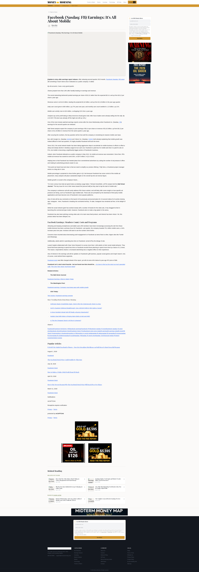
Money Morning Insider (106, 559)
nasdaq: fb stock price (88, 335)
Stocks (99, 2)
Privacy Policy (139, 33)
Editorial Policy (104, 555)
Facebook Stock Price (77, 331)
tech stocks (58, 338)
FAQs (128, 550)
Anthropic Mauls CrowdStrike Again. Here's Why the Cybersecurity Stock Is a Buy (75, 304)
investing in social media (84, 333)
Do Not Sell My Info (132, 561)
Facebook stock (52, 260)
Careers (103, 552)
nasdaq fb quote (69, 335)
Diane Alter (57, 495)
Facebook (51, 329)
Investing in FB (72, 333)
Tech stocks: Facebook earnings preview (60, 295)
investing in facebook (61, 333)
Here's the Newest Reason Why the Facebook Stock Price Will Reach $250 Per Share (75, 385)
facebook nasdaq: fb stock (98, 329)
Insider (132, 2)
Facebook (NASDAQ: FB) (62, 329)
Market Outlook (75, 5)
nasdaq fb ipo (106, 333)
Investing (105, 2)
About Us (103, 550)
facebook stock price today (92, 331)
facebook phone (56, 331)
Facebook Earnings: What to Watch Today (61, 279)
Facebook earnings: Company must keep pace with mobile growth (68, 287)
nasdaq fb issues (115, 333)
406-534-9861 (51, 555)
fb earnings (104, 331)
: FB (120, 122)
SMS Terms (145, 33)
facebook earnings (75, 329)
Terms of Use (130, 552)
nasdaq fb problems (58, 335)
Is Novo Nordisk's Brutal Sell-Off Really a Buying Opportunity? (69, 312)
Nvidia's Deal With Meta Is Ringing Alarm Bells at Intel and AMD (70, 316)
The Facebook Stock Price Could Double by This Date (65, 360)
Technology (112, 2)
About (124, 2)
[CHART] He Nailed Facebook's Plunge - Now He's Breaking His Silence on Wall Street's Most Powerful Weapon (84, 347)
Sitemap (129, 563)
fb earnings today (113, 331)
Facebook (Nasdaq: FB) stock (115, 79)
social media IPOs (111, 335)
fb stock (120, 331)
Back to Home (53, 12)
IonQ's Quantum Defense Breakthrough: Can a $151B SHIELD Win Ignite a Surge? (76, 308)
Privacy (50, 409)
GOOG (69, 139)
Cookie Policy (130, 559)
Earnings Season (65, 5)
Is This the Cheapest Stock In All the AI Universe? (65, 320)
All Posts (119, 2)
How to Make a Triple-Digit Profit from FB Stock (63, 372)
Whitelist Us (130, 555)
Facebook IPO (85, 329)
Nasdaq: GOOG (100, 335)
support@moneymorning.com (63, 555)
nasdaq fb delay (97, 333)
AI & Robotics (57, 5)
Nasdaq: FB (78, 335)
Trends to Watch (91, 2)
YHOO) (90, 139)
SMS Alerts (103, 561)
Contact (103, 563)
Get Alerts (139, 38)
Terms (55, 409)
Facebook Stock (66, 331)
